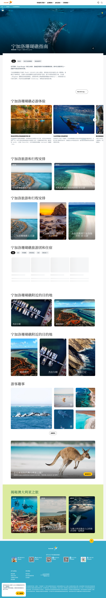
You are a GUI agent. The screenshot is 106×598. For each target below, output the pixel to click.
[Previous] (11, 120)
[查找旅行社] (53, 460)
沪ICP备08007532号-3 (45, 575)
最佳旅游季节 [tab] (38, 61)
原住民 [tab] (19, 61)
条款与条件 (13, 575)
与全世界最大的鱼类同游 (60, 136)
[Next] (94, 120)
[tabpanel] (38, 73)
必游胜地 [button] (49, 3)
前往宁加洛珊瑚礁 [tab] (28, 61)
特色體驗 (24, 252)
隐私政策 (13, 573)
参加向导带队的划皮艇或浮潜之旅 (20, 136)
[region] (82, 77)
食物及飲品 (31, 252)
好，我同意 (20, 593)
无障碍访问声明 (14, 577)
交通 (38, 252)
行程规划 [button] (65, 3)
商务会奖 (28, 573)
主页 (2, 6)
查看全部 (44, 252)
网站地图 (13, 579)
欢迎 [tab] (14, 61)
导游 (13, 138)
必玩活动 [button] (57, 3)
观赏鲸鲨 (83, 138)
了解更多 (7, 586)
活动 (18, 252)
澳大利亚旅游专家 (30, 575)
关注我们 (28, 577)
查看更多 (53, 433)
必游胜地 (7, 6)
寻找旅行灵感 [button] (40, 3)
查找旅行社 (88, 474)
